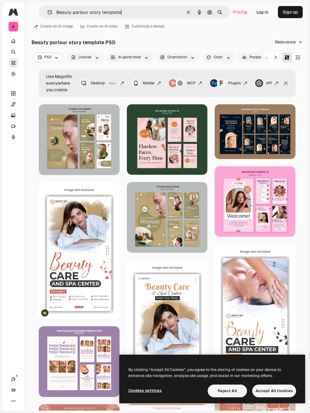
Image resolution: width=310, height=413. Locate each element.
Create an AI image (56, 26)
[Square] (298, 57)
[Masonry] (287, 57)
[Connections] (13, 379)
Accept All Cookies (274, 390)
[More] (13, 401)
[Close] (285, 83)
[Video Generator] (13, 126)
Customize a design (148, 26)
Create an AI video (102, 26)
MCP (191, 83)
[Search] (13, 52)
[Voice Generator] (13, 137)
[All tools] (13, 93)
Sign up (290, 12)
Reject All (227, 390)
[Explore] (13, 74)
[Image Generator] (13, 115)
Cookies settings (145, 390)
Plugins (234, 83)
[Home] (13, 41)
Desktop (103, 83)
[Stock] (13, 63)
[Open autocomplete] (47, 12)
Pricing (240, 12)
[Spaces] (13, 104)
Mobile (148, 83)
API (269, 83)
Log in (262, 12)
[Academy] (13, 390)
